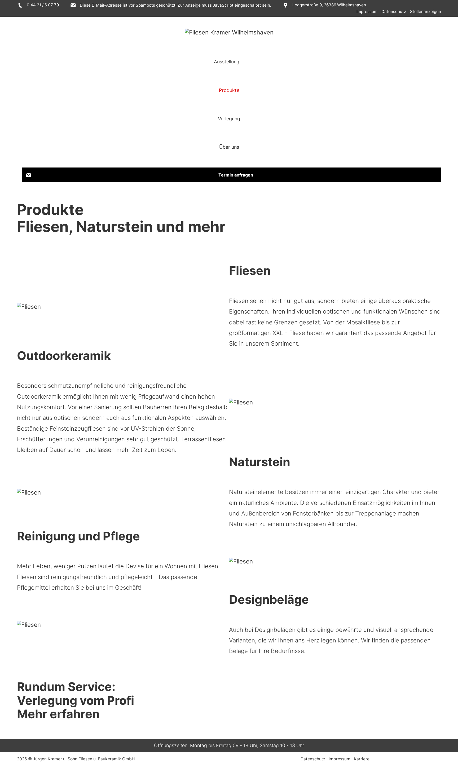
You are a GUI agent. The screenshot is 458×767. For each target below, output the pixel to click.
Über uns (229, 147)
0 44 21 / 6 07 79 (42, 5)
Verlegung (229, 118)
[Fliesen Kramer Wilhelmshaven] (229, 32)
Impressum (366, 11)
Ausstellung (226, 61)
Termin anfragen (235, 175)
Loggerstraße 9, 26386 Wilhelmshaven (328, 5)
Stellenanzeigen (425, 11)
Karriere (361, 758)
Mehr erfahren (58, 714)
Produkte (229, 90)
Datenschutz (393, 11)
